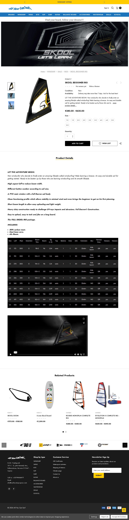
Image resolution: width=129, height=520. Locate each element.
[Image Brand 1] (26, 445)
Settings (94, 517)
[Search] (112, 7)
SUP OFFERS (64, 2)
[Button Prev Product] (117, 83)
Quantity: (68, 131)
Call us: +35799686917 (16, 477)
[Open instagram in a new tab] (9, 488)
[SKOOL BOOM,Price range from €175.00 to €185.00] (21, 395)
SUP (35, 471)
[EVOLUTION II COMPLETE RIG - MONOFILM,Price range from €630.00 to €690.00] (108, 395)
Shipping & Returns (59, 468)
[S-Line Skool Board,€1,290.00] (50, 395)
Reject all (104, 517)
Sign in (106, 8)
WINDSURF (37, 461)
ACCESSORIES (38, 484)
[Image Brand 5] (103, 445)
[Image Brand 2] (45, 445)
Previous (25, 2)
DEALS (36, 490)
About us (56, 477)
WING (36, 464)
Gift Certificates (58, 461)
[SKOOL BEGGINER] (48, 335)
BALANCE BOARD (39, 480)
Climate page (57, 471)
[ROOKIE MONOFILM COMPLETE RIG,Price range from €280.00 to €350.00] (79, 395)
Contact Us (56, 474)
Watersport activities (59, 464)
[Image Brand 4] (84, 445)
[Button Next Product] (120, 83)
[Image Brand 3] (64, 445)
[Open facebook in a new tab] (13, 488)
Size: (67, 116)
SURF (35, 474)
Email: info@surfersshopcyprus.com (17, 481)
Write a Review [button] (94, 86)
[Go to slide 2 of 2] (65, 431)
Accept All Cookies (119, 517)
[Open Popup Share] (120, 143)
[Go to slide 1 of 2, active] (63, 431)
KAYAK (36, 477)
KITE (35, 468)
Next (104, 2)
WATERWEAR (38, 487)
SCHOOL (36, 493)
